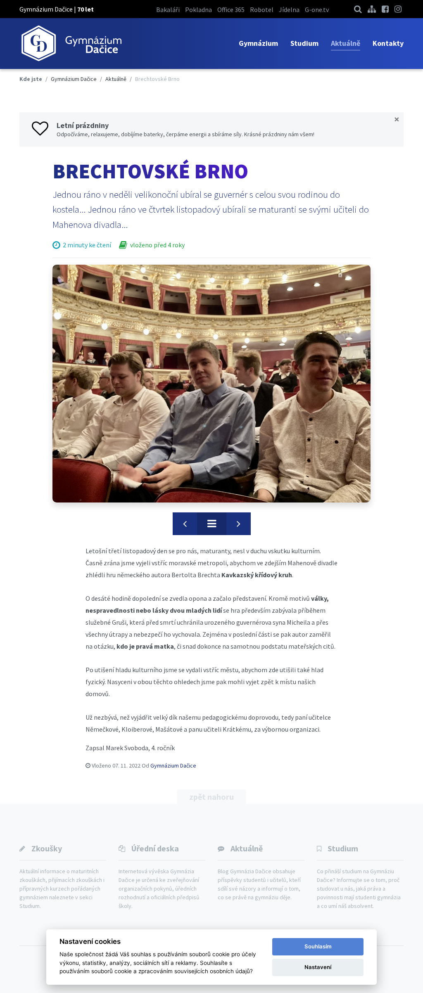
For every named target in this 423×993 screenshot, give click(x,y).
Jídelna (289, 9)
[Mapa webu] (372, 9)
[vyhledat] (358, 9)
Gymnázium (258, 43)
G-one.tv (317, 9)
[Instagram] (398, 9)
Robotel (261, 9)
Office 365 (231, 9)
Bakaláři (168, 9)
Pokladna (198, 9)
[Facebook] (385, 9)
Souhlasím (318, 946)
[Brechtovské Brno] (211, 383)
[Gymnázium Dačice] (71, 43)
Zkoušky (46, 848)
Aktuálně (345, 43)
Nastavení (317, 967)
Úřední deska (155, 848)
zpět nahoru (211, 797)
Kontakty (388, 43)
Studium (304, 43)
